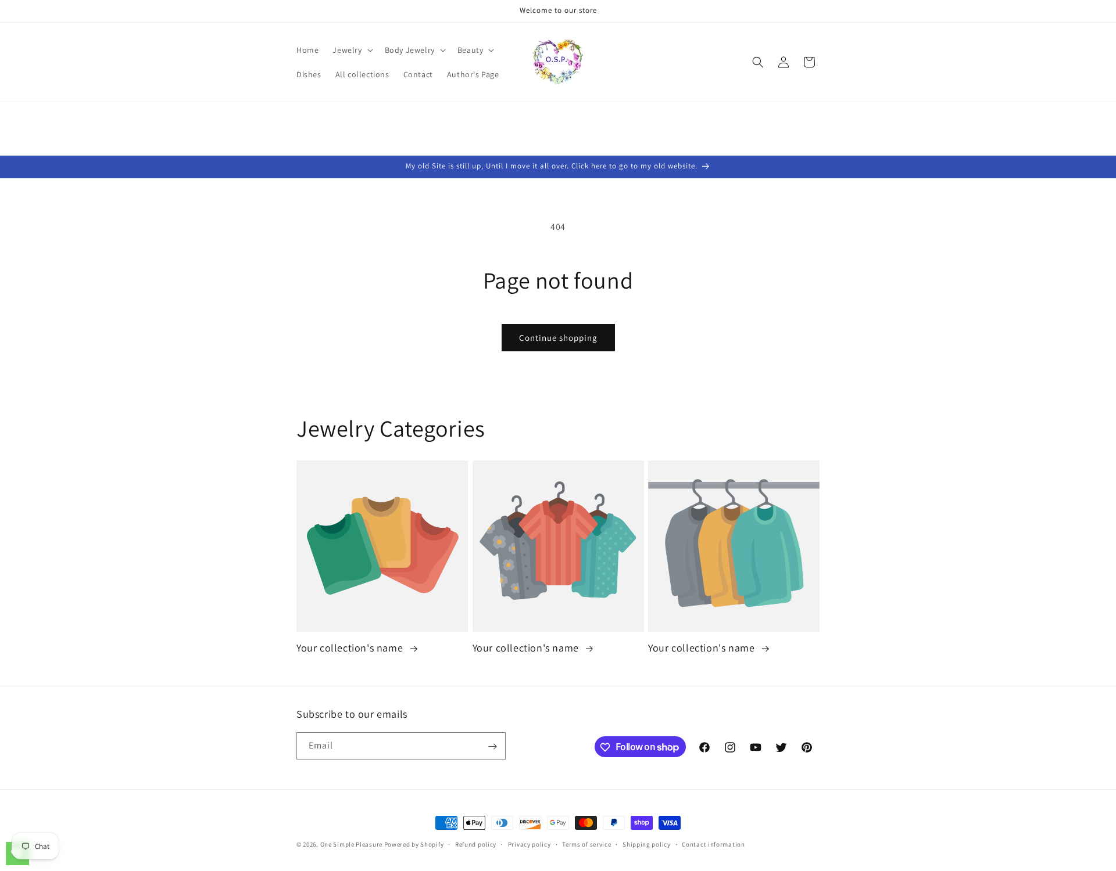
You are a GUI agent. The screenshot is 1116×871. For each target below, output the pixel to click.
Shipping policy (647, 844)
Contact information (713, 844)
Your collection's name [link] (351, 648)
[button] (351, 50)
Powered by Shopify (414, 844)
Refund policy (475, 844)
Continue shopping (558, 337)
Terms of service (586, 844)
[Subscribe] (492, 746)
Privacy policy (529, 844)
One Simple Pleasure (351, 844)
